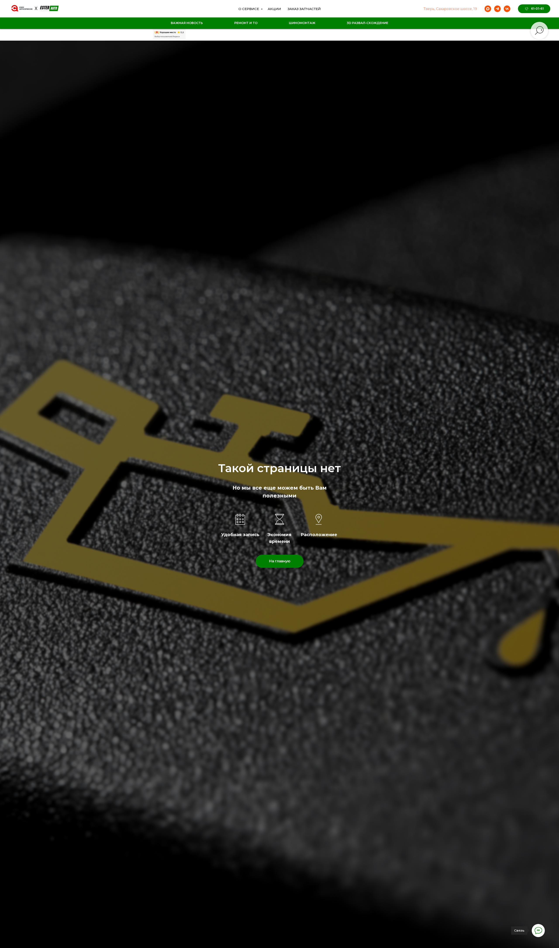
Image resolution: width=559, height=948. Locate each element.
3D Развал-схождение (367, 23)
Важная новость (187, 23)
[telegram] (497, 8)
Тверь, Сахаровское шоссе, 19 (450, 9)
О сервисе (249, 9)
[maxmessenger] (488, 8)
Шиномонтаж (302, 23)
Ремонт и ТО (245, 23)
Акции (274, 9)
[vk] (507, 8)
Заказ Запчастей (304, 9)
